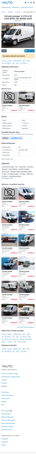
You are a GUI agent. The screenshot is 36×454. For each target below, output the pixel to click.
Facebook (4, 442)
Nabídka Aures (6, 89)
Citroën (10, 12)
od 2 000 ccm (14, 339)
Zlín (13, 63)
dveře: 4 (4, 342)
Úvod (3, 12)
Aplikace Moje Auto (7, 417)
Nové (29, 337)
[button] (29, 50)
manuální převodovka (25, 339)
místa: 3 (10, 342)
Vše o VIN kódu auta (8, 423)
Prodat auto (5, 398)
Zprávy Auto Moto (7, 426)
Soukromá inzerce (27, 7)
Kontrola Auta (6, 414)
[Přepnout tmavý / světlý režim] (34, 2)
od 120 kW (23, 63)
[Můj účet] (31, 2)
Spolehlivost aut (6, 430)
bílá (15, 342)
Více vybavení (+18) (6, 178)
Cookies (4, 380)
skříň (23, 61)
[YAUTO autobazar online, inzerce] (7, 2)
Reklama (4, 386)
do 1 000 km (5, 339)
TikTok (3, 445)
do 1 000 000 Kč (6, 63)
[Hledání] (28, 2)
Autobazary (15, 7)
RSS (2, 405)
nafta (28, 61)
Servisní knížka (22, 342)
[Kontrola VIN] (25, 2)
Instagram (4, 439)
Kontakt (4, 383)
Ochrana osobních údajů (9, 374)
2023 (17, 63)
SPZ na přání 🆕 (6, 411)
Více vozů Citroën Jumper (25, 327)
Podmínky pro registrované (10, 377)
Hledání (3, 402)
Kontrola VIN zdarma (8, 420)
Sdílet (4, 51)
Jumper (17, 12)
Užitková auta (5, 7)
